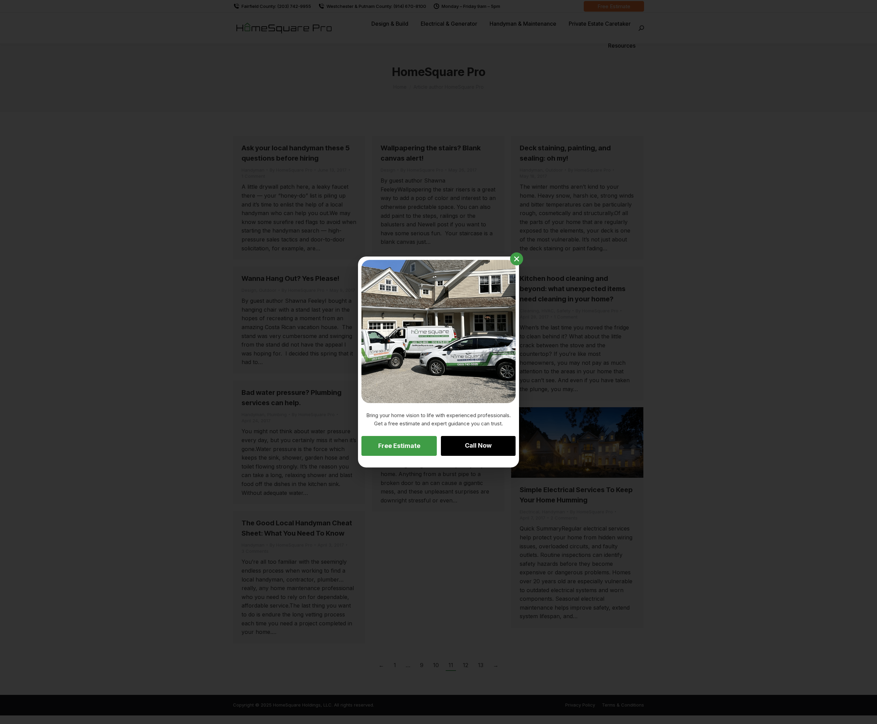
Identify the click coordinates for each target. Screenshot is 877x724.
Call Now (478, 445)
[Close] (516, 258)
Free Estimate (399, 445)
